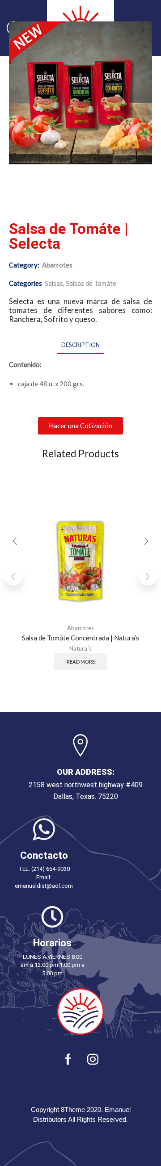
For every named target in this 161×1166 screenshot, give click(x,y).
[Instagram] (92, 1059)
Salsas (54, 283)
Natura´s (80, 648)
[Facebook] (68, 1059)
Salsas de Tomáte (91, 283)
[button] (80, 426)
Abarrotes (57, 265)
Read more (81, 661)
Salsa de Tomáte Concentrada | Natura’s (80, 637)
